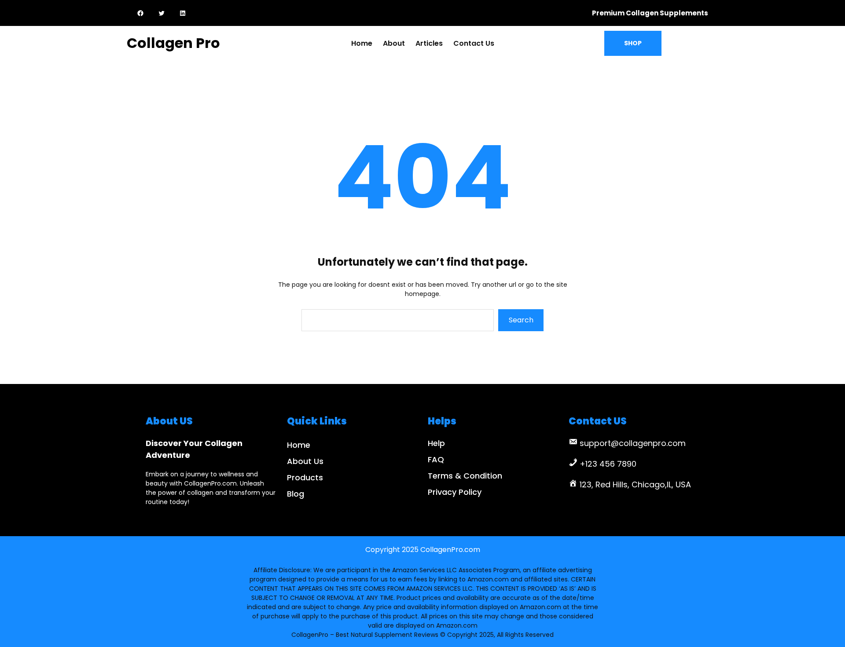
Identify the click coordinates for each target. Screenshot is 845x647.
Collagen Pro (173, 43)
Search (521, 320)
